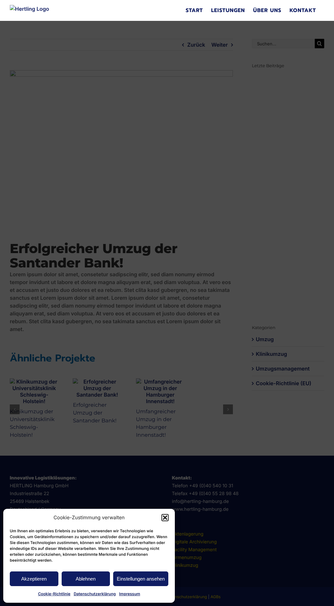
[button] (165, 517)
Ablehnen (86, 579)
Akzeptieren (34, 579)
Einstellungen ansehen (141, 579)
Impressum (129, 593)
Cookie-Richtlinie (54, 593)
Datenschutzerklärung (95, 593)
